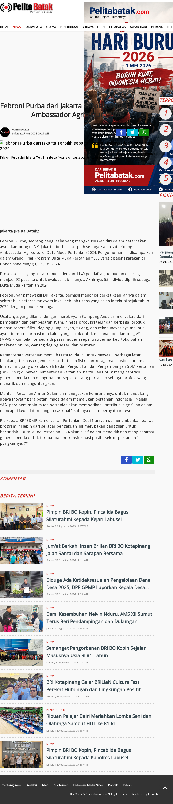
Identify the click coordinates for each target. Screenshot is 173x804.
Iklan (45, 785)
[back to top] (165, 787)
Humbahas (117, 27)
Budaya (88, 27)
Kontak (113, 785)
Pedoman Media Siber (88, 785)
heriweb (153, 794)
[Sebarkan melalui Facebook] (121, 132)
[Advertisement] (77, 193)
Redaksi (31, 785)
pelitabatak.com (97, 794)
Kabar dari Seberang (146, 27)
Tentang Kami (11, 785)
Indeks (127, 785)
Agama (51, 27)
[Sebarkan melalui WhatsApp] (144, 132)
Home (4, 27)
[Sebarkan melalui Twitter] (132, 132)
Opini (101, 27)
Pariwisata (33, 27)
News (16, 27)
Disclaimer (60, 785)
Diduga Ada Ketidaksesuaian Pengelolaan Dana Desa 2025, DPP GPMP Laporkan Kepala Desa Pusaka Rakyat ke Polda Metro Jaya (98, 587)
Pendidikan (69, 27)
